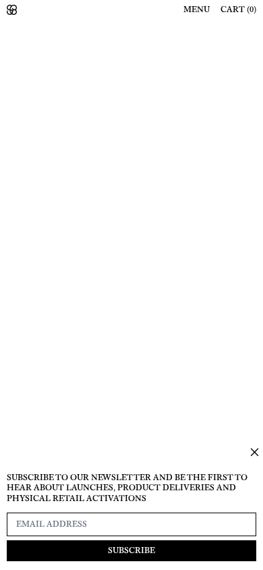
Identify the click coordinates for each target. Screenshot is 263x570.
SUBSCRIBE (131, 550)
